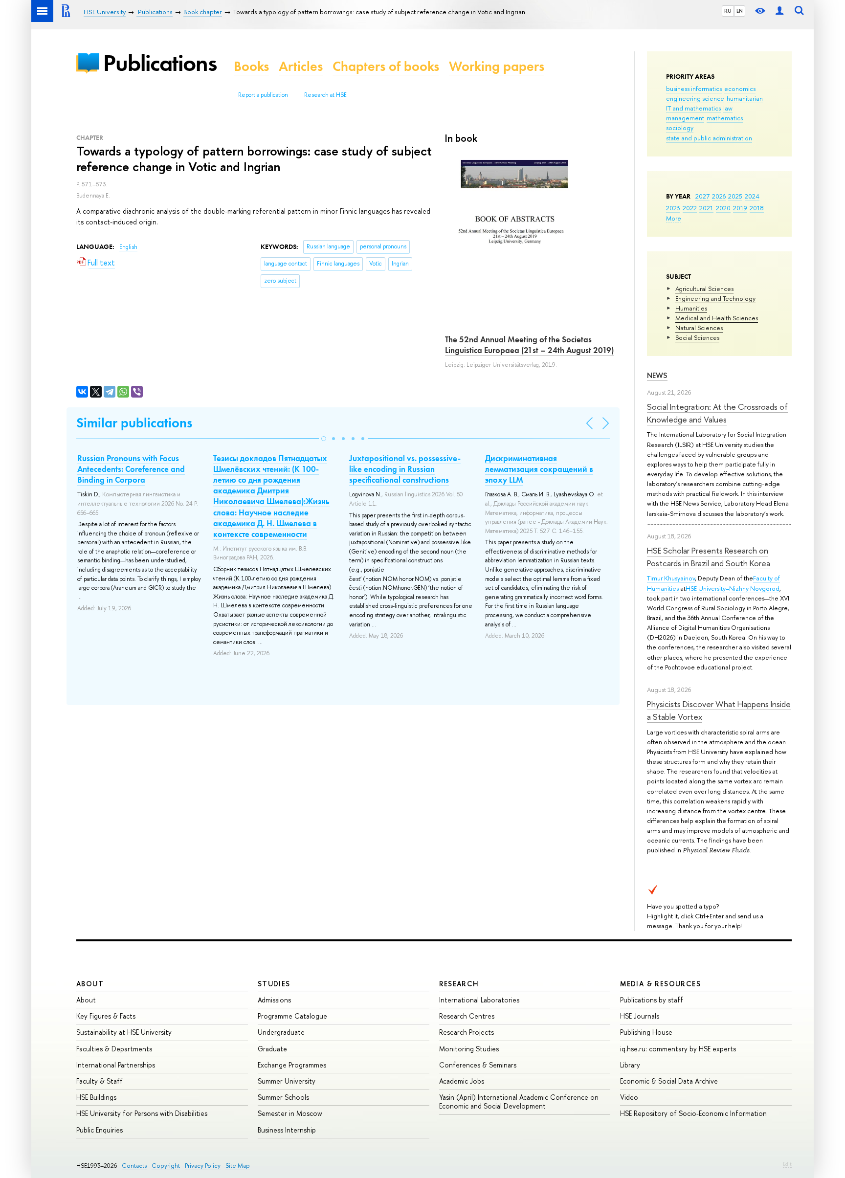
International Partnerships (115, 1064)
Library (630, 1064)
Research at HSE (325, 95)
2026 (719, 196)
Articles (301, 66)
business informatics (694, 88)
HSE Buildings (96, 1097)
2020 (723, 207)
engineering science (695, 98)
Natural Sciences (699, 327)
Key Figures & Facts (105, 1016)
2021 (706, 207)
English (128, 247)
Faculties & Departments (114, 1048)
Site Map (237, 1165)
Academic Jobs (461, 1081)
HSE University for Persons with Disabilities (141, 1113)
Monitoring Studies (469, 1048)
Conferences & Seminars (477, 1064)
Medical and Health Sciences (716, 317)
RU (728, 10)
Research (459, 983)
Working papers (496, 66)
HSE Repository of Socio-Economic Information (693, 1113)
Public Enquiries (99, 1129)
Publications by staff (651, 999)
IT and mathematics (693, 108)
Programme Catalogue (292, 1016)
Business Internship (287, 1129)
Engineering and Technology (715, 298)
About (90, 983)
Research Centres (466, 1016)
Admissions (274, 999)
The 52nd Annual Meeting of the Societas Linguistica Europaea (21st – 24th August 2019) (529, 345)
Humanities (691, 308)
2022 (690, 207)
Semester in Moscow (290, 1113)
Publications (160, 63)
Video (629, 1097)
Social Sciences (697, 337)
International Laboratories (479, 999)
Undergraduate (281, 1032)
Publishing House (646, 1032)
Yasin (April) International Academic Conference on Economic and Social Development (519, 1101)
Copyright (166, 1165)
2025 (735, 196)
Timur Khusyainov (671, 578)
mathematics (725, 117)
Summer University (286, 1081)
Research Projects (466, 1032)
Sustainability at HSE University (124, 1032)
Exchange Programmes (292, 1064)
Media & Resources (660, 983)
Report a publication (263, 95)
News (657, 375)
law (728, 108)
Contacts (134, 1165)
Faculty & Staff (99, 1081)
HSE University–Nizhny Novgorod (732, 588)
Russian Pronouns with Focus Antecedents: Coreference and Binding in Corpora (131, 469)
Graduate (272, 1048)
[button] (324, 439)
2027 (702, 196)
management (685, 117)
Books (251, 66)
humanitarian (745, 98)
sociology (679, 127)
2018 (757, 207)
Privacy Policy (203, 1165)
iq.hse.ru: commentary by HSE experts (678, 1048)
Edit (787, 1163)
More (673, 218)
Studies (274, 983)
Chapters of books (386, 66)
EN (739, 10)
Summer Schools (283, 1097)
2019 (740, 207)
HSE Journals (639, 1016)
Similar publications (134, 422)
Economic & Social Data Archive (669, 1081)
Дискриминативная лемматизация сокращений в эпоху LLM (539, 469)
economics (740, 88)
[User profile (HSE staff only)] (779, 11)
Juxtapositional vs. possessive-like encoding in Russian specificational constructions (405, 469)
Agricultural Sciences (704, 288)
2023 (673, 207)
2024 (752, 196)
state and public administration (709, 137)
